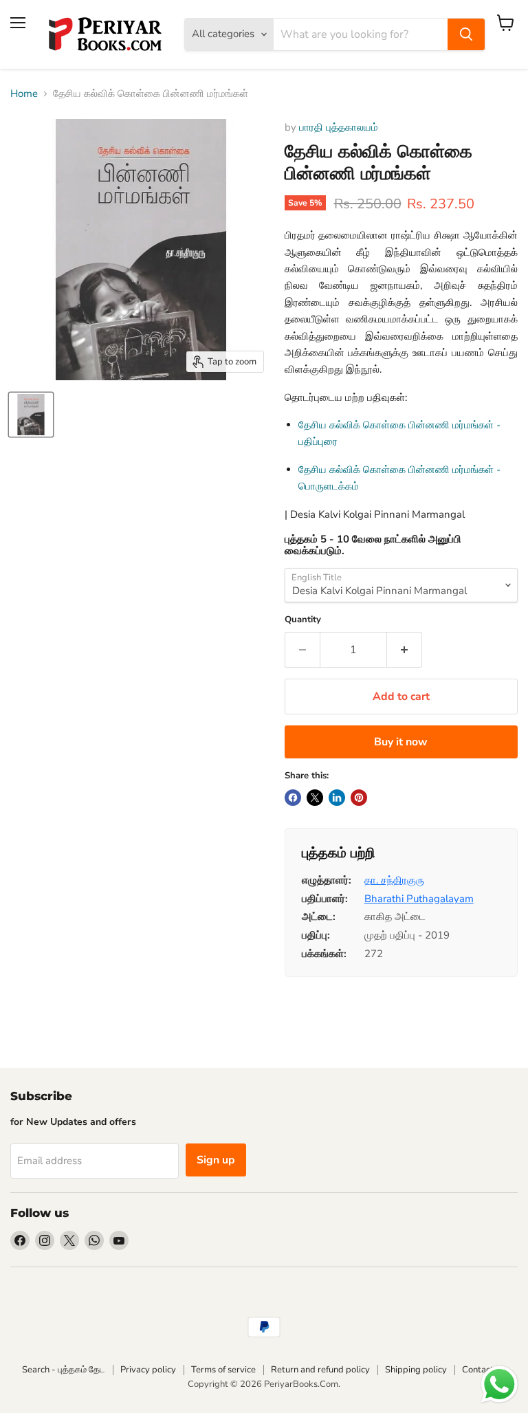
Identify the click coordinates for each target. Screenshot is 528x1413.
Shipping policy (416, 1369)
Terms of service (223, 1369)
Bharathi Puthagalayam (419, 899)
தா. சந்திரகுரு (394, 880)
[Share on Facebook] (293, 797)
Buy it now (401, 741)
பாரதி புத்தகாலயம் (338, 127)
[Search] (466, 34)
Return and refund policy (320, 1369)
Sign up (216, 1160)
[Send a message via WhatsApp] (499, 1384)
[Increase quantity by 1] (404, 650)
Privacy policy (148, 1369)
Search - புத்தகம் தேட (63, 1369)
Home (24, 94)
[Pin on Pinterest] (359, 797)
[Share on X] (315, 797)
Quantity (303, 620)
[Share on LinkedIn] (337, 797)
